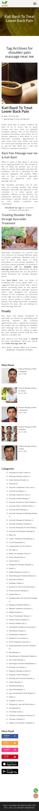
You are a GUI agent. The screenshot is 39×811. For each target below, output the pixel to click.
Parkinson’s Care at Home (17, 638)
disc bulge (12, 550)
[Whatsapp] (35, 796)
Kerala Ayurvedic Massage (18, 590)
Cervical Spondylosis (16, 542)
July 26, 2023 (15, 116)
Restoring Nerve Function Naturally (21, 678)
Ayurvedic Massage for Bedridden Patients (23, 513)
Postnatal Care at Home (16, 667)
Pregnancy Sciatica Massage (18, 675)
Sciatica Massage (14, 682)
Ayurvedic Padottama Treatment (19, 524)
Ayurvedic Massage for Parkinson (20, 520)
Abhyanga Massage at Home (18, 476)
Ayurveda (12, 484)
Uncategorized (14, 708)
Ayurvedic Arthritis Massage (18, 498)
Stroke (11, 697)
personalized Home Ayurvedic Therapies (22, 645)
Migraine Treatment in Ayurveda (19, 608)
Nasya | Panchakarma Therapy (19, 616)
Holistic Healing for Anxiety (18, 572)
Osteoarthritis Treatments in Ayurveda (21, 627)
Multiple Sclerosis (15, 612)
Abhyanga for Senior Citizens (18, 472)
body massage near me (16, 343)
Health (11, 568)
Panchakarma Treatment (17, 634)
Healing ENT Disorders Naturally (20, 565)
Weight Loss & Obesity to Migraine (20, 723)
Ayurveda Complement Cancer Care (21, 487)
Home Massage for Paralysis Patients (21, 576)
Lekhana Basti (13, 594)
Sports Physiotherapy (16, 689)
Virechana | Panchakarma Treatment (21, 715)
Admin (6, 116)
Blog (5, 119)
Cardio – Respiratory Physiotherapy (20, 539)
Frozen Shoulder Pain (16, 557)
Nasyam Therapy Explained (18, 620)
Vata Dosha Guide (15, 712)
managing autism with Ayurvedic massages (23, 598)
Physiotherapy (13, 652)
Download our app (13, 208)
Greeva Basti (13, 561)
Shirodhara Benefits (15, 686)
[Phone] (35, 790)
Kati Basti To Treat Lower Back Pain (17, 109)
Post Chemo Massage (16, 660)
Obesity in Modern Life (16, 623)
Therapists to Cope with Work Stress (21, 704)
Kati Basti (12, 280)
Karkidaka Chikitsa (15, 583)
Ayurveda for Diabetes (16, 491)
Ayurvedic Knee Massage (17, 510)
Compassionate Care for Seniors (19, 546)
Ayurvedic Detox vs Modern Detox (20, 506)
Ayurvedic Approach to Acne (18, 495)
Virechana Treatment (16, 719)
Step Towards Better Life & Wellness (21, 693)
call (15, 267)
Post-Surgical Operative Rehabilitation (21, 663)
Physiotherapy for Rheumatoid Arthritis (22, 656)
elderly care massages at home (19, 553)
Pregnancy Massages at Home (19, 671)
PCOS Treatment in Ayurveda (19, 642)
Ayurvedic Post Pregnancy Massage (21, 531)
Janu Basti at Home (15, 579)
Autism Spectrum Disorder (18, 480)
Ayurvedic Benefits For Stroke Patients (22, 502)
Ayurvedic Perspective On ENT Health (22, 527)
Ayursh (34, 339)
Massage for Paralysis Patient (18, 605)
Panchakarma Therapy (16, 631)
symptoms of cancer (15, 701)
